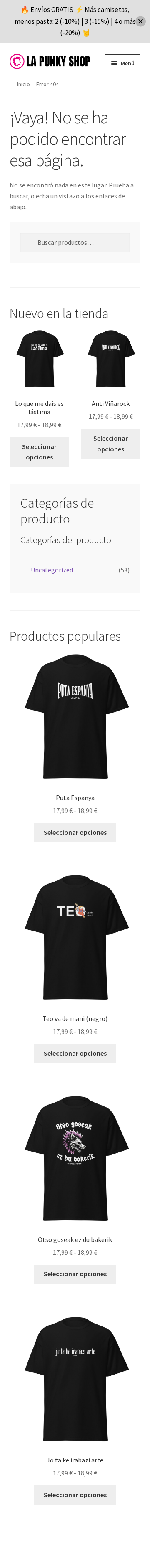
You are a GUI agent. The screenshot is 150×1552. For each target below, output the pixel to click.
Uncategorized (52, 570)
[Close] (140, 21)
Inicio (23, 84)
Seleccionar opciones (39, 452)
